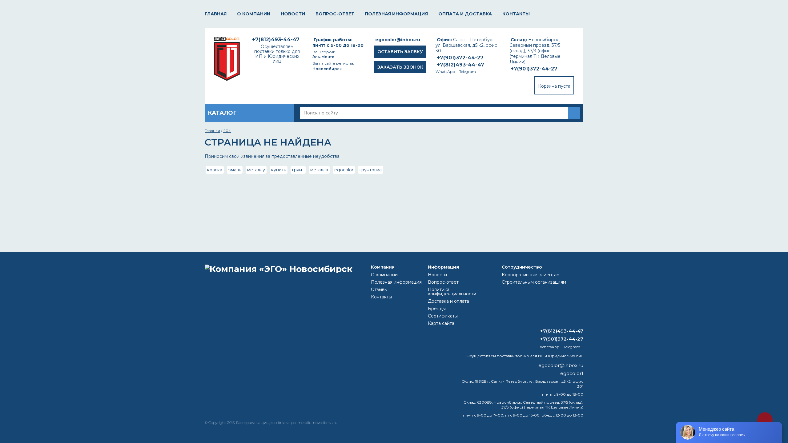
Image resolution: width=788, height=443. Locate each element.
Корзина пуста (554, 86)
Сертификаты (443, 316)
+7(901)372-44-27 (534, 69)
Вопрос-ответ (335, 14)
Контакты (516, 14)
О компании (253, 14)
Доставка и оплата (448, 301)
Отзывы (379, 289)
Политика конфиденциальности (452, 292)
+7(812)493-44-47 (460, 65)
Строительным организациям (534, 282)
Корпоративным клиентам (531, 274)
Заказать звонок (400, 67)
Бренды (437, 308)
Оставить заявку (400, 51)
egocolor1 (571, 373)
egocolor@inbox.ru (397, 39)
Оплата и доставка (465, 14)
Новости (293, 14)
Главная (216, 14)
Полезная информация (396, 14)
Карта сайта (441, 323)
